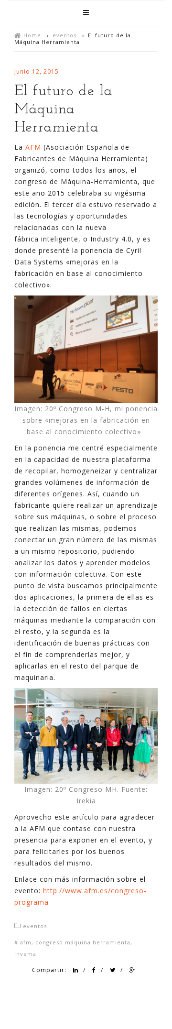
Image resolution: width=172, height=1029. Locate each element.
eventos (64, 35)
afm (26, 942)
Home (32, 35)
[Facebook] (94, 970)
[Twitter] (113, 970)
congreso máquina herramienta (82, 942)
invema (25, 953)
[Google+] (132, 970)
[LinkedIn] (75, 970)
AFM (33, 147)
